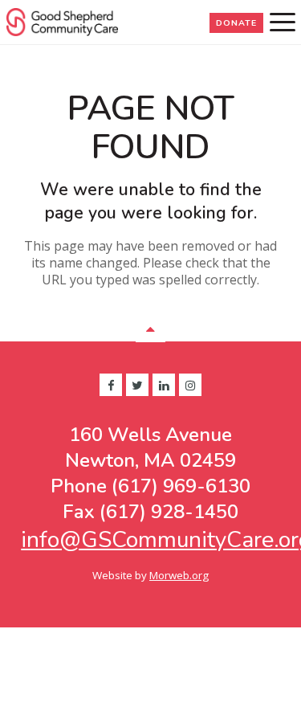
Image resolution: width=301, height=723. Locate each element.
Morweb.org (179, 575)
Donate (236, 23)
